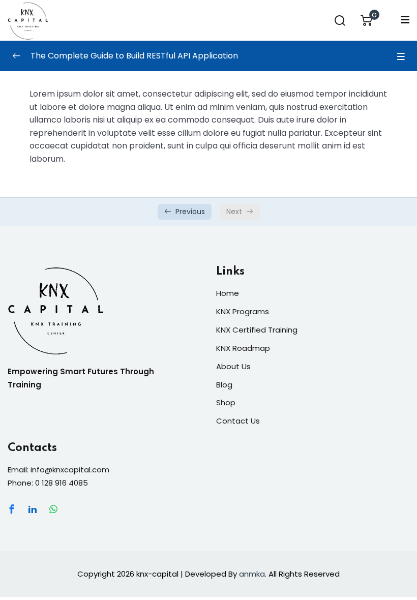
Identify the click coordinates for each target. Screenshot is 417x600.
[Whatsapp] (53, 509)
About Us (233, 366)
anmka (252, 573)
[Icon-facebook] (12, 509)
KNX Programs (242, 311)
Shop (225, 402)
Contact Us (238, 420)
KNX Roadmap (243, 348)
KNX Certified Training (256, 329)
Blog (224, 384)
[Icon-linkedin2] (32, 509)
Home (227, 293)
